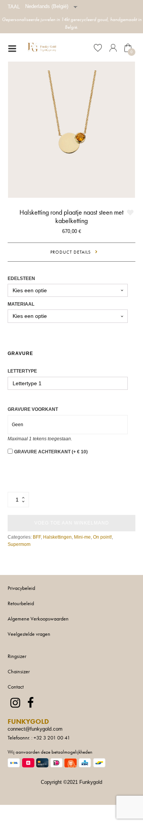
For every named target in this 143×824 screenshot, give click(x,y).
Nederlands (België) (46, 6)
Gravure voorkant (33, 409)
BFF (37, 537)
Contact (16, 686)
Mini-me (82, 537)
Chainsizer (19, 671)
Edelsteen (21, 278)
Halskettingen (57, 537)
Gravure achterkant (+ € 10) (51, 451)
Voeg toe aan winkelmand (71, 523)
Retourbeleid (21, 603)
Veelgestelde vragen (29, 633)
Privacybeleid (21, 588)
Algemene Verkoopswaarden (38, 618)
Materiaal (21, 304)
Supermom (19, 544)
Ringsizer (17, 656)
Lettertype (22, 371)
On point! (102, 537)
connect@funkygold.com (35, 729)
